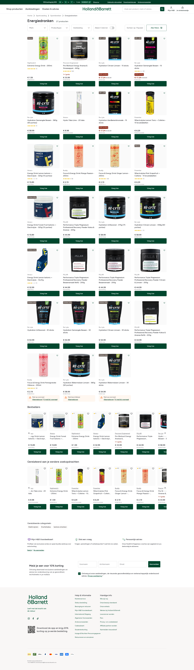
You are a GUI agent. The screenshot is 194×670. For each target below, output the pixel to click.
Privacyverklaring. (95, 576)
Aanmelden (154, 564)
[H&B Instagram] (28, 618)
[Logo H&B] (97, 10)
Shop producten (14, 9)
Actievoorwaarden (144, 2)
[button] (37, 28)
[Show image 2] (44, 58)
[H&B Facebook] (33, 618)
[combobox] (141, 9)
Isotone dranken (60, 527)
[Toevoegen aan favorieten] (57, 38)
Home (29, 16)
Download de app (129, 2)
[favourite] (45, 413)
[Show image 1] (42, 58)
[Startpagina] (97, 9)
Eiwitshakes (46, 527)
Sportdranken (55, 16)
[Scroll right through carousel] (165, 433)
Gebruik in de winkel (114, 2)
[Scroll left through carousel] (29, 433)
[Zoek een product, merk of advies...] (162, 9)
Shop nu (96, 2)
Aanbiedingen (32, 9)
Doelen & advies (50, 9)
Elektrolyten (33, 527)
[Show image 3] (80, 58)
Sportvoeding (41, 16)
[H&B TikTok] (37, 618)
